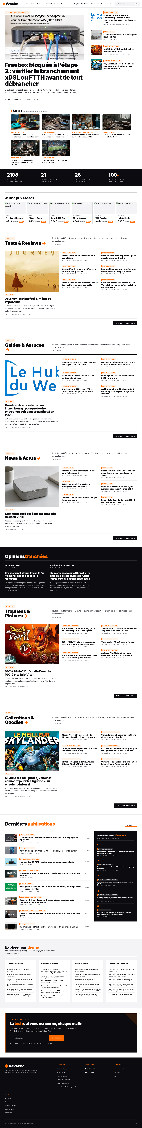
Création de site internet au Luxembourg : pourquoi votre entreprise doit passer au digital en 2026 (119, 18)
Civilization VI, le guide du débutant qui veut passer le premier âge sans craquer (117, 391)
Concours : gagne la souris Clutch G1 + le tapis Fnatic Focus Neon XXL (119, 763)
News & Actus (66, 4)
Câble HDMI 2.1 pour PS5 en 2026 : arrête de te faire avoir (78, 376)
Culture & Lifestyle (63, 1083)
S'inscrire (56, 1038)
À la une (25, 4)
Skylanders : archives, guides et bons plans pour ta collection (118, 736)
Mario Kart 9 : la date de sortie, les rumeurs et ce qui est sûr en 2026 (117, 487)
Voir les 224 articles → (125, 538)
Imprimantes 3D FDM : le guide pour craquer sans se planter (47, 862)
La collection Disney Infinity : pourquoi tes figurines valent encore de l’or (119, 749)
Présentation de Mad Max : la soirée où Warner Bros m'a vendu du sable (80, 283)
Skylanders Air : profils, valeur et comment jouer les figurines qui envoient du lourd (118, 66)
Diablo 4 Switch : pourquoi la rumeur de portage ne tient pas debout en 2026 (118, 473)
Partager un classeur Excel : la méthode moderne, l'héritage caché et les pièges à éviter (114, 913)
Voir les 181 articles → (125, 805)
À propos (8, 1098)
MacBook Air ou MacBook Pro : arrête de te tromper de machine (48, 927)
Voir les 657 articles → (125, 323)
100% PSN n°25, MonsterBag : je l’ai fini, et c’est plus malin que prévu (78, 629)
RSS (115, 1076)
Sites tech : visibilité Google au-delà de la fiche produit (78, 472)
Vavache (12, 3)
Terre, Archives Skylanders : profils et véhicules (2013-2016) (79, 749)
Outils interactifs (119, 1069)
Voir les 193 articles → (125, 696)
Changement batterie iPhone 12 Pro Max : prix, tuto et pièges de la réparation (24, 576)
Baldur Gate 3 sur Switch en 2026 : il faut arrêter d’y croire (118, 501)
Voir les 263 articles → (125, 436)
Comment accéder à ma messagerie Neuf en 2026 (30, 515)
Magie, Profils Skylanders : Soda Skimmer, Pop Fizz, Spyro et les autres (79, 736)
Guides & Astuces (52, 4)
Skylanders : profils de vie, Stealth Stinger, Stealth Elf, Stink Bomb (78, 763)
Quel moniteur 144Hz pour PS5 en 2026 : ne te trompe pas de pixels (77, 390)
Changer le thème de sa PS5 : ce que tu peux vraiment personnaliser (118, 363)
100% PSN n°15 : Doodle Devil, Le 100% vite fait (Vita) (118, 50)
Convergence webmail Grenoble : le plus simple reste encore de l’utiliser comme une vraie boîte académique (70, 576)
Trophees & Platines (81, 4)
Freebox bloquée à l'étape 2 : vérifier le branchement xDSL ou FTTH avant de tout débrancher (43, 74)
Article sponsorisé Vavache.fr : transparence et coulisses (76, 485)
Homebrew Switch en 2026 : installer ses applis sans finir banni (79, 363)
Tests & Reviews (37, 4)
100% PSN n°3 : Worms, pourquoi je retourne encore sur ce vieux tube (78, 643)
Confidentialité (9, 1109)
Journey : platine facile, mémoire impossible (28, 300)
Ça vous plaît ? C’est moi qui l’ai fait (117, 642)
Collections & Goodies (99, 4)
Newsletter (117, 1072)
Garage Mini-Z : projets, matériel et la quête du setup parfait (79, 270)
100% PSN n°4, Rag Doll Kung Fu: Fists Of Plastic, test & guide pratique (79, 656)
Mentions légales (10, 1105)
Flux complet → (131, 825)
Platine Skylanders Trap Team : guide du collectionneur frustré (118, 257)
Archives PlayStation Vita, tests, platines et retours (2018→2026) (116, 654)
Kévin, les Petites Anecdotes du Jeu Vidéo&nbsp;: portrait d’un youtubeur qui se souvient (119, 284)
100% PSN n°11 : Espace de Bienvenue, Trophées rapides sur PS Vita (119, 629)
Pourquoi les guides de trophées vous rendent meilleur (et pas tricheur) (118, 270)
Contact (7, 1102)
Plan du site (8, 1112)
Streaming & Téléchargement (66, 1087)
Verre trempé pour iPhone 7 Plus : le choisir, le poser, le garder (48, 851)
